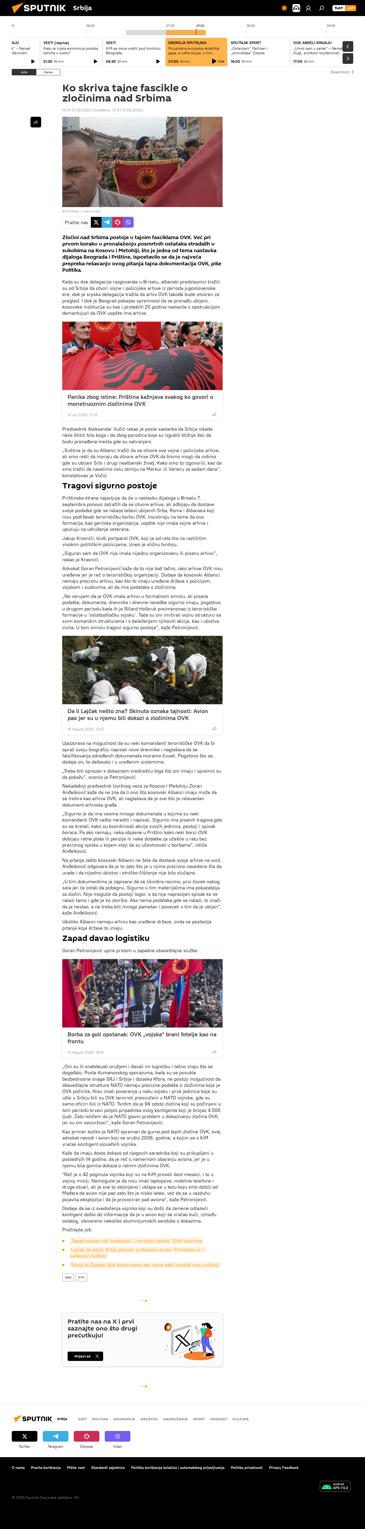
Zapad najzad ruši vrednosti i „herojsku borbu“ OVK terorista (136, 1241)
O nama (18, 1467)
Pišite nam (76, 1467)
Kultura (240, 1419)
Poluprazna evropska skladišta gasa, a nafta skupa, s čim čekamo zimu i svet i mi (193, 53)
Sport (199, 1419)
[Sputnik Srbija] (41, 14)
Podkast (218, 1419)
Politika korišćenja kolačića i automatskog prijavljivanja (177, 1467)
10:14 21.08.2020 (76, 110)
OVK (81, 1277)
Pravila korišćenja (46, 1467)
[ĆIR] (338, 8)
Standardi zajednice (108, 1467)
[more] (214, 414)
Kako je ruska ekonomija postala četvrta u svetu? (70, 50)
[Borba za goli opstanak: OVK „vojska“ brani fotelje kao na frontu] (142, 993)
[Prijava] (308, 8)
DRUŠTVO (149, 1419)
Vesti (68, 1277)
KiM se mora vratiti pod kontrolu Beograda (133, 50)
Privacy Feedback (283, 1467)
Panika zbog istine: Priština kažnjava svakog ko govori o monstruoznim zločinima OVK (140, 400)
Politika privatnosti (247, 1467)
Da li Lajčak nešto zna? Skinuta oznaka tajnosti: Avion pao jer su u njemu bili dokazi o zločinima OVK (138, 714)
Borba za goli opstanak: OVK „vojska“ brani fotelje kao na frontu (142, 1038)
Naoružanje (175, 1419)
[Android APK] (335, 1487)
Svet (82, 1419)
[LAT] (350, 8)
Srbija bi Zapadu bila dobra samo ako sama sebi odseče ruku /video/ (145, 1265)
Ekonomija (124, 1419)
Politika (100, 1419)
